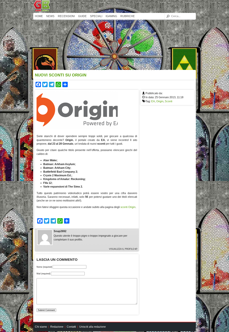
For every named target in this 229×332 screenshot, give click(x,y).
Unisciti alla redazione (92, 326)
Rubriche (127, 16)
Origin (159, 101)
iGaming (111, 16)
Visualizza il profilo (122, 249)
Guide (82, 16)
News (50, 16)
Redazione (56, 326)
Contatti (71, 326)
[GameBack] (41, 10)
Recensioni (66, 16)
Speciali (96, 16)
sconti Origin (128, 207)
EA (153, 101)
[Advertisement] (114, 44)
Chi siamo (41, 326)
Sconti (168, 101)
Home (39, 16)
